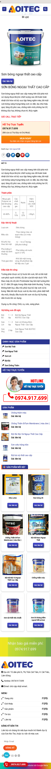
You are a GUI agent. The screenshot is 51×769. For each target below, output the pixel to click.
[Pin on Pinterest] (22, 155)
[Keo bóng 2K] (38, 484)
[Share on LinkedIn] (27, 155)
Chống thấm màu (38, 578)
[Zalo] (6, 755)
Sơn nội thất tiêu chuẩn (12, 618)
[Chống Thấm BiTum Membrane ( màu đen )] (12, 524)
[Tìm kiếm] (45, 9)
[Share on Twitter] (13, 155)
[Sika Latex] (12, 484)
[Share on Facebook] (8, 155)
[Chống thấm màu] (38, 564)
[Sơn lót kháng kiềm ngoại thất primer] (38, 604)
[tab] (25, 163)
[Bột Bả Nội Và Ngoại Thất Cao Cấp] (12, 564)
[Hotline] (6, 764)
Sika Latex (13, 498)
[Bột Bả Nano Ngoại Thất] (38, 524)
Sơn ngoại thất (15, 149)
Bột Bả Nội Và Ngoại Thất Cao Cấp (13, 579)
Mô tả (3, 163)
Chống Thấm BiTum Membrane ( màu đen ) (12, 539)
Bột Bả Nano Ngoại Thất (38, 539)
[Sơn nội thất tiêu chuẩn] (12, 604)
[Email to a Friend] (18, 155)
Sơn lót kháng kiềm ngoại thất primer (38, 618)
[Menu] (4, 9)
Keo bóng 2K (38, 498)
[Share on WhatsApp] (3, 155)
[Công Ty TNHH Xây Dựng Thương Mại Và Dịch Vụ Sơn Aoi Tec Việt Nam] (24, 9)
